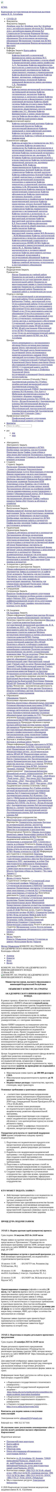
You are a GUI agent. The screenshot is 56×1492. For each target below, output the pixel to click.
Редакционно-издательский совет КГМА (25, 673)
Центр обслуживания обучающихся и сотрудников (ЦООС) (33, 364)
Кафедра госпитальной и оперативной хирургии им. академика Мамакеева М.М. (33, 162)
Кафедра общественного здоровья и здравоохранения (32, 71)
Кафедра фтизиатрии (37, 223)
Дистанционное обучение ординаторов (25, 535)
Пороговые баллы (15, 452)
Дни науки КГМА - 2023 (36, 781)
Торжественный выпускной (31, 900)
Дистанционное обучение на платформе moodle (29, 489)
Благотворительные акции (19, 902)
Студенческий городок (22, 323)
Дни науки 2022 (33, 778)
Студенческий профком (17, 883)
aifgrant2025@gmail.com (31, 1418)
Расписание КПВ (36, 481)
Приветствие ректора (35, 615)
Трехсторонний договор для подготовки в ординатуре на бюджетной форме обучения (30, 542)
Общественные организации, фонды (24, 827)
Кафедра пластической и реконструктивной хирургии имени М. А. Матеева (33, 245)
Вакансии (11, 593)
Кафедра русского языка (32, 104)
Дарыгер (37, 941)
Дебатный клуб (36, 883)
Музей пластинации (28, 328)
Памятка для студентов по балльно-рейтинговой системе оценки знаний (28, 485)
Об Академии (13, 613)
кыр (14, 435)
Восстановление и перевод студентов (33, 476)
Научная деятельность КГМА (39, 744)
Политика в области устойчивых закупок (29, 689)
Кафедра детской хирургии (38, 172)
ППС (35, 842)
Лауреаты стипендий (33, 919)
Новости (11, 939)
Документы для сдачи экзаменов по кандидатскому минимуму (23, 580)
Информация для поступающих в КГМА (25, 447)
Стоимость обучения (35, 457)
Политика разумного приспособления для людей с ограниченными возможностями (29, 651)
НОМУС (31, 912)
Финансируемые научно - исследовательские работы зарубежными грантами (30, 755)
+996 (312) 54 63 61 (38, 1475)
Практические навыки (17, 537)
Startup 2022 (21, 501)
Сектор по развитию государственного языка (32, 324)
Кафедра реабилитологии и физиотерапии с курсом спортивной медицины (32, 99)
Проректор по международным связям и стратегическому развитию (32, 284)
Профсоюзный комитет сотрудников (29, 418)
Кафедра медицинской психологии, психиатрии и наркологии (28, 180)
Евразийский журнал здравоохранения (25, 773)
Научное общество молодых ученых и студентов (29, 762)
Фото (9, 960)
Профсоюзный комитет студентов (27, 421)
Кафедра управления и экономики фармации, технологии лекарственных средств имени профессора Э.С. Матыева (32, 107)
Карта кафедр (30, 50)
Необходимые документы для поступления (26, 450)
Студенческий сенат (40, 881)
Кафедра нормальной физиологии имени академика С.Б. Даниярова (32, 82)
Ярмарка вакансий (15, 511)
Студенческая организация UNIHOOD (24, 885)
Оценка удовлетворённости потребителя (23, 638)
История (50, 615)
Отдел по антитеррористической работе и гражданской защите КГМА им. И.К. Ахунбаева (33, 335)
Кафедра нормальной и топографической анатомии (31, 129)
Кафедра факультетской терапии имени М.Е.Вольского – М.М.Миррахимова (33, 233)
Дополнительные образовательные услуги (24, 470)
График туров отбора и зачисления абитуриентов (26, 453)
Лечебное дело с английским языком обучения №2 (30, 29)
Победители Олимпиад (17, 922)
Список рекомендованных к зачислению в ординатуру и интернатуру (31, 550)
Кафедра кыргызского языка (30, 118)
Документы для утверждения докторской (26, 582)
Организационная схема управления (24, 734)
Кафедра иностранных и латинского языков (29, 95)
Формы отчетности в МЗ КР (26, 851)
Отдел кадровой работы (39, 299)
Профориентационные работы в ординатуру (27, 520)
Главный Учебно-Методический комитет (26, 666)
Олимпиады (41, 912)
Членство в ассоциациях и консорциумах (26, 829)
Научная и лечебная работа (19, 742)
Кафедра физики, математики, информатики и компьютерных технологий (32, 77)
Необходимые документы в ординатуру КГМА (28, 518)
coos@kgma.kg (23, 1468)
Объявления (20, 939)
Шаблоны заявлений (16, 479)
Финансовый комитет (44, 664)
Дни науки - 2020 (40, 776)
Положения (49, 727)
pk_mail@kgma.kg (24, 1463)
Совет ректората (34, 659)
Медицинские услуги (26, 927)
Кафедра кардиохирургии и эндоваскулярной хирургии (29, 250)
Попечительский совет (17, 661)
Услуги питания (44, 927)
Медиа (10, 937)
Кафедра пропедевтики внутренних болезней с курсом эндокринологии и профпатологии (30, 196)
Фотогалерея (20, 941)
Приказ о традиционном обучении (29, 494)
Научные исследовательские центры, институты (29, 823)
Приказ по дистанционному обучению (23, 497)
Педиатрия (25, 33)
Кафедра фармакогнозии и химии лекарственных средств (30, 113)
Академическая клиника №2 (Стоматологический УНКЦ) (25, 387)
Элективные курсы (15, 484)
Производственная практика (31, 467)
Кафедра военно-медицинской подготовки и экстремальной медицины (32, 90)
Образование (13, 698)
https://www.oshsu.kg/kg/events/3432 (23, 1406)
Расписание (12, 467)
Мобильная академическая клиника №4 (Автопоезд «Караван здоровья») (30, 395)
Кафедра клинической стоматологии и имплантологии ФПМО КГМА (30, 241)
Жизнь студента (14, 878)
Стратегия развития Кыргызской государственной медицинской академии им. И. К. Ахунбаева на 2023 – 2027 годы (30, 624)
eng (13, 433)
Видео (29, 941)
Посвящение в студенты (18, 898)
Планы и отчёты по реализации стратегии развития (26, 631)
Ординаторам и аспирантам (19, 842)
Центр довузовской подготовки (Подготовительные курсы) (33, 357)
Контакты (11, 423)
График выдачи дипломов (18, 523)
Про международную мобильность (28, 862)
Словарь (31, 598)
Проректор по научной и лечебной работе (31, 277)
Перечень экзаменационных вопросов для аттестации (27, 553)
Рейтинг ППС (19, 598)
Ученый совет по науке (23, 664)
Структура (11, 617)
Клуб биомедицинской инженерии (26, 916)
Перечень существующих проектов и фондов (29, 857)
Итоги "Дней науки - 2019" (19, 776)
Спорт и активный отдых (31, 895)
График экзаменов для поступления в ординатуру (29, 524)
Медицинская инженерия (18, 43)
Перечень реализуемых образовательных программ (30, 703)
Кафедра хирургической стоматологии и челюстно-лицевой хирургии (33, 236)
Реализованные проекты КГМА (21, 837)
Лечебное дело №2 (33, 26)
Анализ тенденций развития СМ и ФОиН (26, 642)
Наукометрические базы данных (28, 761)
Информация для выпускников (34, 515)
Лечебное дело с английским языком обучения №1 (29, 27)
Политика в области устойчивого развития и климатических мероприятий (27, 645)
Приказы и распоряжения (36, 737)
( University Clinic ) (32, 413)
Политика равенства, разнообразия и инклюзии (30, 648)
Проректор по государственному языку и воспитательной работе (31, 280)
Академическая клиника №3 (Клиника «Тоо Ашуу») (33, 390)
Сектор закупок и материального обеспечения (33, 321)
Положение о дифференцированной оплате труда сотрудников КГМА (29, 600)
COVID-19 (11, 19)
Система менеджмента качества (25, 628)
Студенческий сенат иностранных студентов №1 (30, 889)
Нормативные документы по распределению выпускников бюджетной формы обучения (29, 547)
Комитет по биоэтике (38, 671)
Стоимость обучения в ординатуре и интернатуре (30, 532)
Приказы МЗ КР (24, 683)
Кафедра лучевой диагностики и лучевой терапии (32, 175)
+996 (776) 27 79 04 (25, 1478)
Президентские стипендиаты (20, 924)
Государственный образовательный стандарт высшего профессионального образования (27, 730)
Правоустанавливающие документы (33, 617)
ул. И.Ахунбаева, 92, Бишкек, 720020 (33, 1458)
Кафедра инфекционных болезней (28, 174)
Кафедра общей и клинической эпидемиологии (33, 68)
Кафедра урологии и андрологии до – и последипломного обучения (30, 214)
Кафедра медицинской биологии (32, 124)
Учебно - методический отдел (37, 301)
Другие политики (30, 654)
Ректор (15, 274)
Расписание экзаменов (17, 481)
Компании (46, 827)
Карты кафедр (44, 479)
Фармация (35, 33)
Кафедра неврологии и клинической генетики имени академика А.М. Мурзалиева (32, 184)
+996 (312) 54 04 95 (30, 1473)
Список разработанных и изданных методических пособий (26, 709)
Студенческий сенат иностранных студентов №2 (29, 891)
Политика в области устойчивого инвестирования (30, 692)
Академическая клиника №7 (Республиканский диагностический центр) (32, 407)
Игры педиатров (21, 915)
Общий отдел (18, 311)
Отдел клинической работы (25, 304)
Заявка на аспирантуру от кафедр (35, 571)
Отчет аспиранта (14, 574)
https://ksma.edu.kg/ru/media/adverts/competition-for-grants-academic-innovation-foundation (30, 1393)
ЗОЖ (17, 910)
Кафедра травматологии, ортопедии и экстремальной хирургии (30, 210)
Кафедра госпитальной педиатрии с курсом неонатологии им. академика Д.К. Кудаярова (33, 155)
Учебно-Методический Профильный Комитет (30, 667)
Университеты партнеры (30, 822)
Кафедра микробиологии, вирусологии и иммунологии (32, 66)
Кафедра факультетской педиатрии (29, 217)
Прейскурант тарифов (31, 586)
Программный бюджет (17, 688)
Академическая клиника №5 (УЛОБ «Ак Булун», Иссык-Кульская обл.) (30, 400)
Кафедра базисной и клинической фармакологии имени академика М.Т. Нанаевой (29, 57)
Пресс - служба (19, 316)
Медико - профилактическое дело (28, 34)
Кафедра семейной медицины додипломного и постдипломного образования (33, 263)
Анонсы (31, 939)
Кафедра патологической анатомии (28, 123)
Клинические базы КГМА (25, 766)
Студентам (39, 839)
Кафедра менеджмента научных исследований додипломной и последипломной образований (31, 255)
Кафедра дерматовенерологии (24, 166)
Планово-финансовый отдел (40, 316)
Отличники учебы (15, 919)
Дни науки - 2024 (44, 783)
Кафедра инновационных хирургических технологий (32, 258)
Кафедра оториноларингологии (24, 229)
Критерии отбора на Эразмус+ (28, 871)
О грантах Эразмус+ (39, 866)
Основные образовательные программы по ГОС (28, 713)
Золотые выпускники (34, 511)
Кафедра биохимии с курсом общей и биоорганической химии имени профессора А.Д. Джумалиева (33, 62)
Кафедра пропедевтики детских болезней (29, 202)
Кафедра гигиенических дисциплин (28, 93)
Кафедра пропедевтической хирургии (32, 200)
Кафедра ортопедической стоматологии (33, 190)
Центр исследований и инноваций (25, 373)
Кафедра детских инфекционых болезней (30, 168)
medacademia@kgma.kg (24, 1461)
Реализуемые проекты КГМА (37, 834)
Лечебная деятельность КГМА (21, 747)
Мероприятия (38, 902)
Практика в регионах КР (18, 557)
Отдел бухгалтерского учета (37, 313)
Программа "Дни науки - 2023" (21, 783)
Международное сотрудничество (22, 820)
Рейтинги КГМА (45, 639)
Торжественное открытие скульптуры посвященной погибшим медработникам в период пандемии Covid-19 (31, 907)
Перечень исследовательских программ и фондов (25, 855)
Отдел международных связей (38, 308)
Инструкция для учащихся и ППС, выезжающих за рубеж (31, 860)
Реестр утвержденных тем (19, 759)
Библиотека (17, 301)
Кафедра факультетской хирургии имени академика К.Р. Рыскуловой (32, 221)
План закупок (34, 688)
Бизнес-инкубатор (40, 362)
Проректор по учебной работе (33, 274)
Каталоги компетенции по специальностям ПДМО (24, 718)
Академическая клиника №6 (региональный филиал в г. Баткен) (33, 403)
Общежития (31, 479)
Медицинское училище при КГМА (35, 41)
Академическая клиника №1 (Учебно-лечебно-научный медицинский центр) (30, 383)
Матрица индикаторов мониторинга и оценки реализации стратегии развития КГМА (29, 634)
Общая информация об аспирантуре (23, 569)
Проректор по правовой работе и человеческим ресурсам (32, 290)
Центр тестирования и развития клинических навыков (29, 353)
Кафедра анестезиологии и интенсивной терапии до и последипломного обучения (33, 150)
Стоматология (13, 33)
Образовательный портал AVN (29, 493)
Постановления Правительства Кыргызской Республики (26, 679)
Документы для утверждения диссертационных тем (31, 576)
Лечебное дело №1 (15, 26)
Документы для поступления (36, 574)
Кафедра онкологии (36, 189)
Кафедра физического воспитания (27, 75)
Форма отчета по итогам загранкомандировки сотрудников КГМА (29, 845)
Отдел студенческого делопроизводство (30, 318)
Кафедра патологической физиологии (27, 127)
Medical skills (35, 915)
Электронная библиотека (35, 771)
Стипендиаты (35, 922)
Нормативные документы (24, 749)
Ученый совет (31, 656)
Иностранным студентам (41, 472)
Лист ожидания (37, 559)
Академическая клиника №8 (25, 411)
